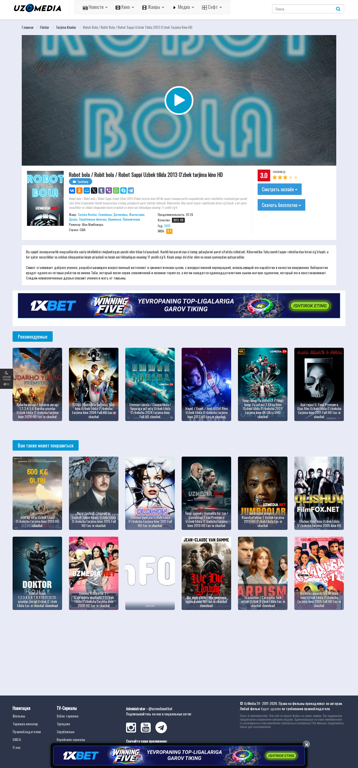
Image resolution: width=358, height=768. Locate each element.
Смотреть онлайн (278, 189)
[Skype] (123, 190)
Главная (27, 27)
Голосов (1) (279, 172)
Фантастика (136, 214)
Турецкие (63, 723)
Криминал (114, 219)
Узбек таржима (67, 716)
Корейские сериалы (71, 739)
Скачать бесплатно (280, 204)
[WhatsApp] (116, 190)
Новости (96, 6)
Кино (125, 6)
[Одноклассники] (79, 190)
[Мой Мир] (87, 190)
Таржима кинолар (25, 723)
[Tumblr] (101, 190)
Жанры (154, 6)
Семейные (105, 214)
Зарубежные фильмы (93, 219)
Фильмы (19, 716)
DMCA (17, 739)
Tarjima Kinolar (66, 27)
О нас (16, 747)
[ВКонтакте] (72, 190)
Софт (213, 6)
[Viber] (109, 190)
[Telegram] (131, 190)
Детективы (120, 214)
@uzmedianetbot (160, 708)
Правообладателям (27, 731)
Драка (73, 219)
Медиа (184, 6)
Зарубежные (65, 731)
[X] (94, 190)
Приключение (131, 219)
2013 (167, 225)
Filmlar (44, 27)
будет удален (271, 708)
